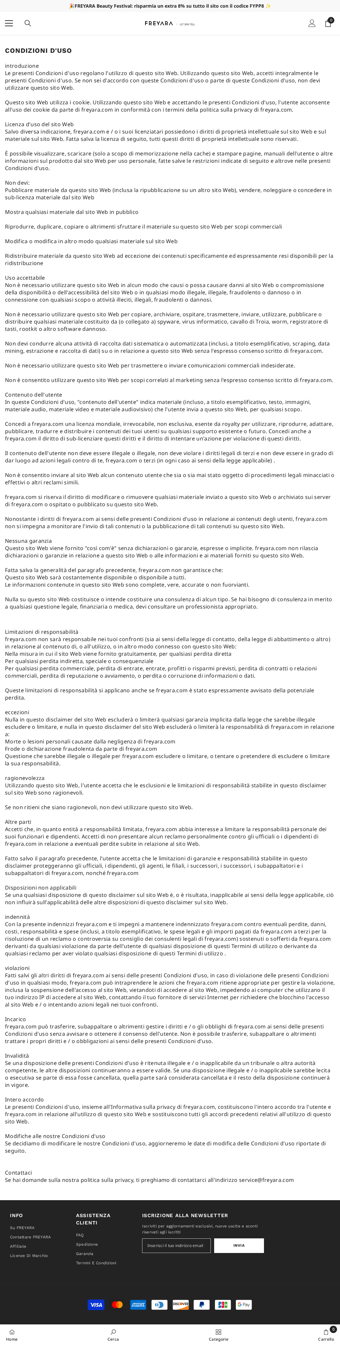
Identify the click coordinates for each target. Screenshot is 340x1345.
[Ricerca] (28, 23)
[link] (113, 1335)
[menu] (9, 23)
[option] (170, 6)
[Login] (312, 23)
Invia (239, 1245)
